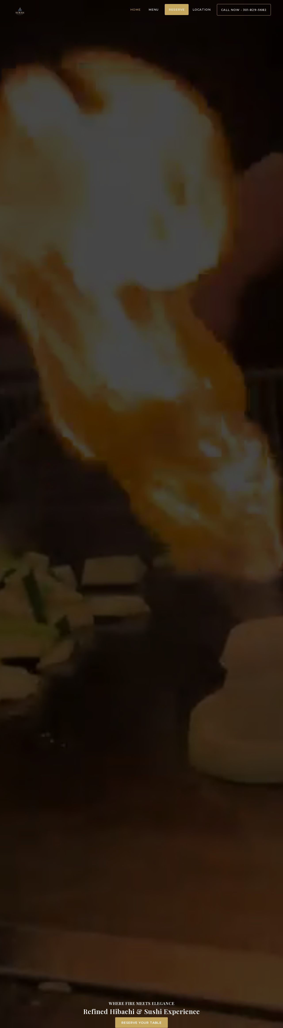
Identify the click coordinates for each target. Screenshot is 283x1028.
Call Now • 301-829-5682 (244, 10)
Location (202, 9)
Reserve (177, 9)
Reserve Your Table (141, 1023)
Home (135, 9)
